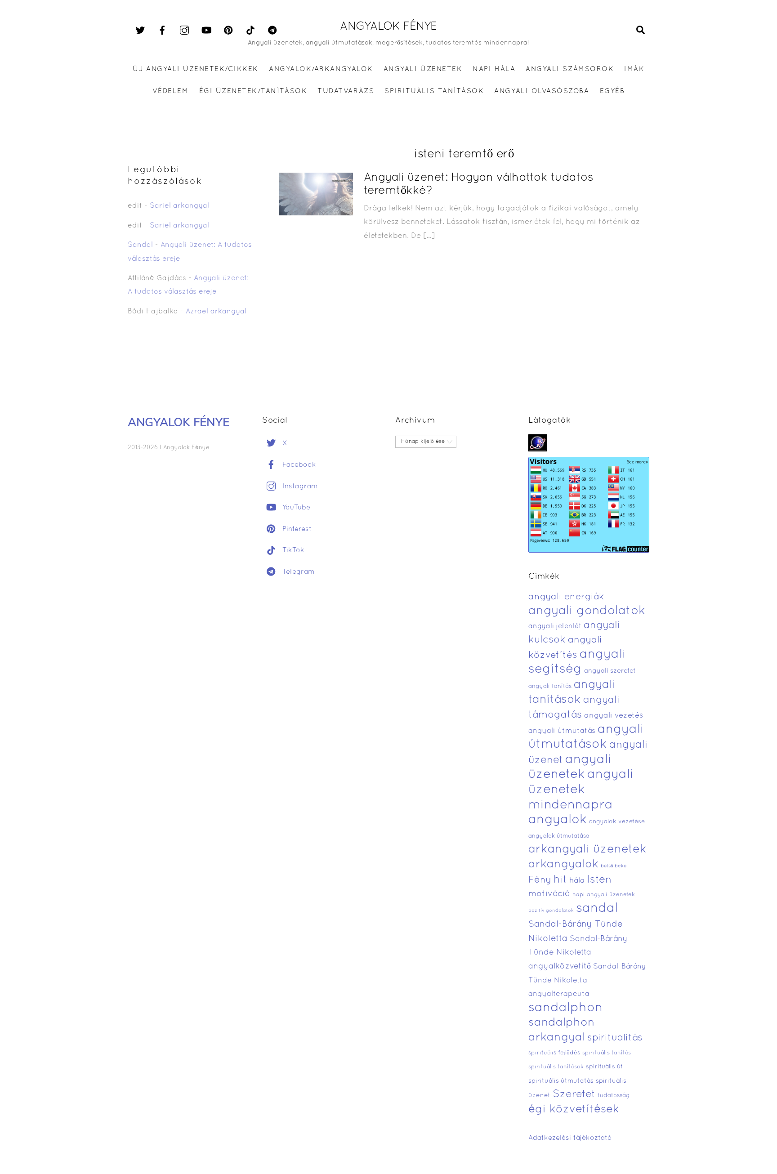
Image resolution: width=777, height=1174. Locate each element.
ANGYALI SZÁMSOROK (570, 69)
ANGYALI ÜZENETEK (423, 69)
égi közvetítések (573, 1109)
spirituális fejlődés (554, 1053)
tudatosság (614, 1095)
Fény (539, 880)
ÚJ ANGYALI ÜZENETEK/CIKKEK (196, 69)
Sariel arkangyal (179, 206)
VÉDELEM (170, 91)
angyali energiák (566, 597)
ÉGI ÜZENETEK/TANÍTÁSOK (253, 91)
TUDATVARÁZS (345, 91)
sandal (597, 909)
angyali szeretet (610, 671)
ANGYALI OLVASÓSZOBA (541, 91)
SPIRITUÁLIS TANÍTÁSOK (434, 91)
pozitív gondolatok (551, 911)
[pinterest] (228, 30)
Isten (599, 880)
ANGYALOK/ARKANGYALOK (321, 69)
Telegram (297, 572)
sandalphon (565, 1008)
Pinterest (296, 529)
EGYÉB (612, 91)
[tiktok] (250, 30)
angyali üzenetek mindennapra (581, 790)
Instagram (299, 486)
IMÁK (634, 69)
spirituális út (604, 1067)
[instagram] (184, 30)
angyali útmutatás (561, 731)
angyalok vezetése (617, 822)
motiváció (549, 894)
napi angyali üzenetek (603, 894)
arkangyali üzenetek (587, 849)
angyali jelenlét (554, 626)
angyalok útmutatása (558, 836)
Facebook (298, 465)
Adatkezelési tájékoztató (570, 1138)
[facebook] (162, 30)
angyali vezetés (613, 715)
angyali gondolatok (587, 611)
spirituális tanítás (606, 1053)
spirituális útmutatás (561, 1081)
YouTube (295, 507)
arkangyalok (563, 864)
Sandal (140, 245)
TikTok (292, 550)
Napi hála (494, 69)
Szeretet (574, 1094)
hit (560, 880)
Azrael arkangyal (216, 311)
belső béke (614, 866)
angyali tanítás (550, 686)
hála (577, 880)
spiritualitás (615, 1038)
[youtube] (206, 30)
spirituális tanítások (556, 1067)
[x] (140, 30)
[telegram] (272, 30)
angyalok (557, 820)
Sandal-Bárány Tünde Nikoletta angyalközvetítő (578, 952)
